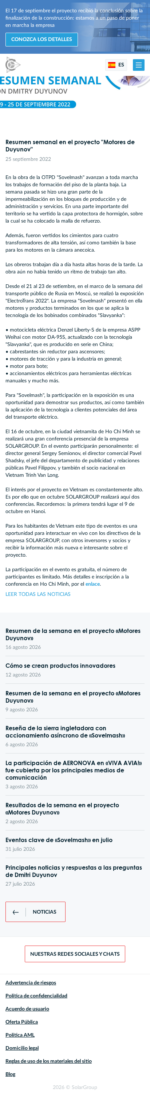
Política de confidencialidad (36, 996)
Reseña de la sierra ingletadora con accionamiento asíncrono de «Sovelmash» (65, 731)
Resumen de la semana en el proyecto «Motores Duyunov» (73, 634)
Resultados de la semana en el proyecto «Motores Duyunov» (62, 808)
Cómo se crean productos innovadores (60, 665)
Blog (10, 1074)
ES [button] (120, 65)
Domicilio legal (22, 1048)
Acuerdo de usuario (27, 1009)
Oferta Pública (21, 1022)
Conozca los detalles (41, 39)
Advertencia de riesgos (30, 983)
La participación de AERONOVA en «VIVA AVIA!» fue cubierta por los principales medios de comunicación (73, 770)
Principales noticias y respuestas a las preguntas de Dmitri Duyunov (73, 871)
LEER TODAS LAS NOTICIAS (38, 594)
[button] (139, 65)
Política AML (20, 1035)
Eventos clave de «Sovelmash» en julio (58, 840)
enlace (93, 584)
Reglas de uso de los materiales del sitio (48, 1061)
